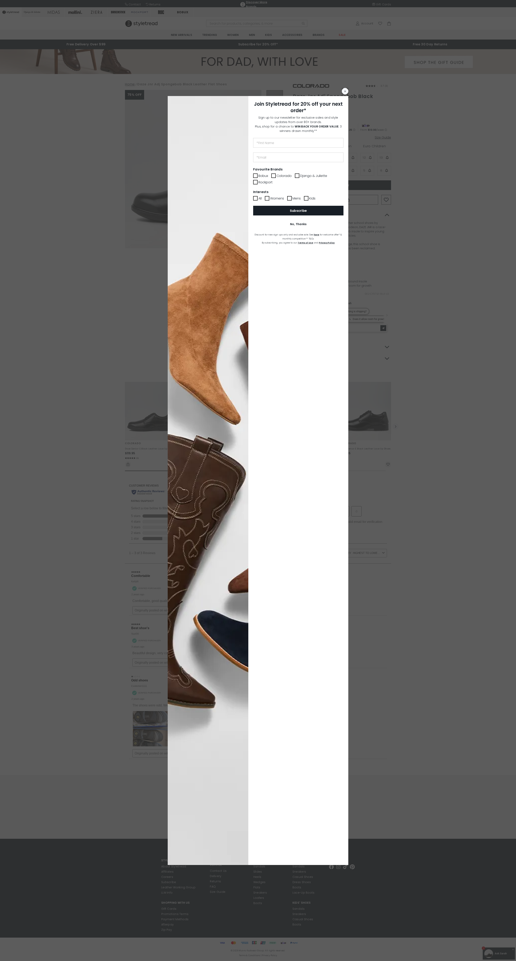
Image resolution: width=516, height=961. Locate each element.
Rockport (265, 182)
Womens (277, 198)
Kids (312, 198)
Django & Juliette (313, 175)
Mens (296, 198)
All (260, 198)
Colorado (284, 175)
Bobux (263, 175)
